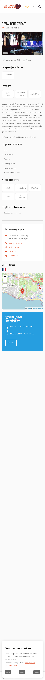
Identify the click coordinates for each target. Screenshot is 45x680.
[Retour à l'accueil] (12, 6)
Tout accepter (37, 672)
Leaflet (29, 308)
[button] (15, 243)
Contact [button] (12, 251)
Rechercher (11, 343)
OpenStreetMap (38, 308)
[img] (3, 28)
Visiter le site (14, 247)
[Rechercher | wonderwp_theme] (40, 7)
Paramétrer (22, 672)
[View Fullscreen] (5, 285)
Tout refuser (8, 672)
